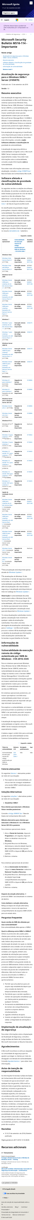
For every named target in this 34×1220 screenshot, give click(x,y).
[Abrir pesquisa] (26, 20)
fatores (13, 773)
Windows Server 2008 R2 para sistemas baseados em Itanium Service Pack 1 (7, 366)
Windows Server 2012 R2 (7, 414)
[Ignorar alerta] (31, 2)
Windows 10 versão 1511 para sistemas (7, 453)
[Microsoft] (17, 20)
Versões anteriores (7, 1207)
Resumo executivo (8, 60)
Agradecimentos (13, 1061)
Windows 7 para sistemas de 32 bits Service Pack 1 (7, 325)
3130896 (29, 380)
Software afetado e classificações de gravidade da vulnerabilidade (17, 63)
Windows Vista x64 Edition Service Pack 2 (6, 267)
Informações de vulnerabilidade (12, 66)
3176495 (29, 472)
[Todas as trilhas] (3, 34)
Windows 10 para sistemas (7, 436)
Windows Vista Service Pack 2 (6, 259)
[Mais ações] (31, 34)
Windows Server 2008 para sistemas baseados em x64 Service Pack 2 (7, 295)
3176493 (29, 451)
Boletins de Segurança (13, 34)
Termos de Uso (5, 1215)
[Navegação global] (2, 20)
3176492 (29, 435)
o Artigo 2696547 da (15, 813)
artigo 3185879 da (23, 171)
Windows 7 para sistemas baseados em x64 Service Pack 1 (7, 335)
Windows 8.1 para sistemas (6, 381)
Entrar (31, 20)
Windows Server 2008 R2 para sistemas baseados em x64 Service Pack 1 (7, 352)
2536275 (29, 323)
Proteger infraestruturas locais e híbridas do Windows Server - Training (15, 1158)
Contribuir (24, 1207)
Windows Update (15, 572)
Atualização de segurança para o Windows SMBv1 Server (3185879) (16, 57)
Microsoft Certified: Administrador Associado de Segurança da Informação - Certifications (16, 1169)
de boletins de (14, 231)
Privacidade (5, 1209)
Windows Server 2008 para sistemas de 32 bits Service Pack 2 (7, 284)
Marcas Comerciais (18, 1215)
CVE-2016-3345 (15, 754)
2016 (23, 34)
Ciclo (3, 204)
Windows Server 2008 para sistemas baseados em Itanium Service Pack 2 (7, 309)
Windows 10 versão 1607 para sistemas (7, 473)
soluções (14, 796)
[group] (17, 402)
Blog (16, 1207)
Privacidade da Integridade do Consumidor (14, 1212)
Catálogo (9, 628)
